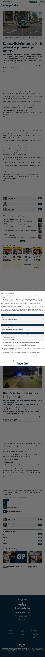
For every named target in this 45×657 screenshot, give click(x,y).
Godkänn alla (33, 360)
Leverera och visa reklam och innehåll (8, 337)
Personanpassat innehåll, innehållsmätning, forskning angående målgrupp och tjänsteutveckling (19, 322)
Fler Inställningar (11, 360)
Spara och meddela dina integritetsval (8, 339)
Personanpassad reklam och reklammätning (9, 319)
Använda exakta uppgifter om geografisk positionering (11, 327)
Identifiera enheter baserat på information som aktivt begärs (12, 329)
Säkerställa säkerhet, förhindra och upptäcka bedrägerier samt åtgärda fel (15, 334)
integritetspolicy (13, 353)
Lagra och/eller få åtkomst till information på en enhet (11, 317)
